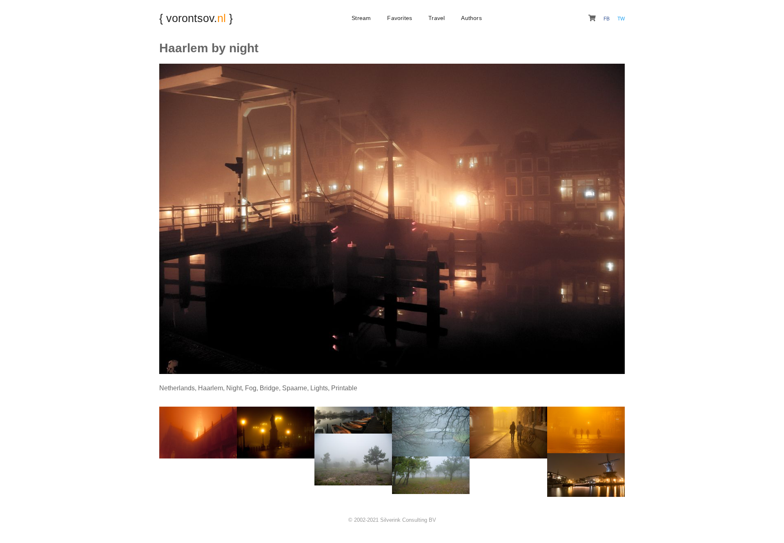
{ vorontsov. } (196, 18)
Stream (361, 18)
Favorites (399, 18)
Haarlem (210, 388)
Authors (471, 18)
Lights (319, 388)
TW (621, 19)
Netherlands (177, 388)
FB (607, 19)
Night (234, 388)
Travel (436, 18)
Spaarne (294, 388)
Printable (344, 388)
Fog (250, 388)
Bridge (269, 388)
